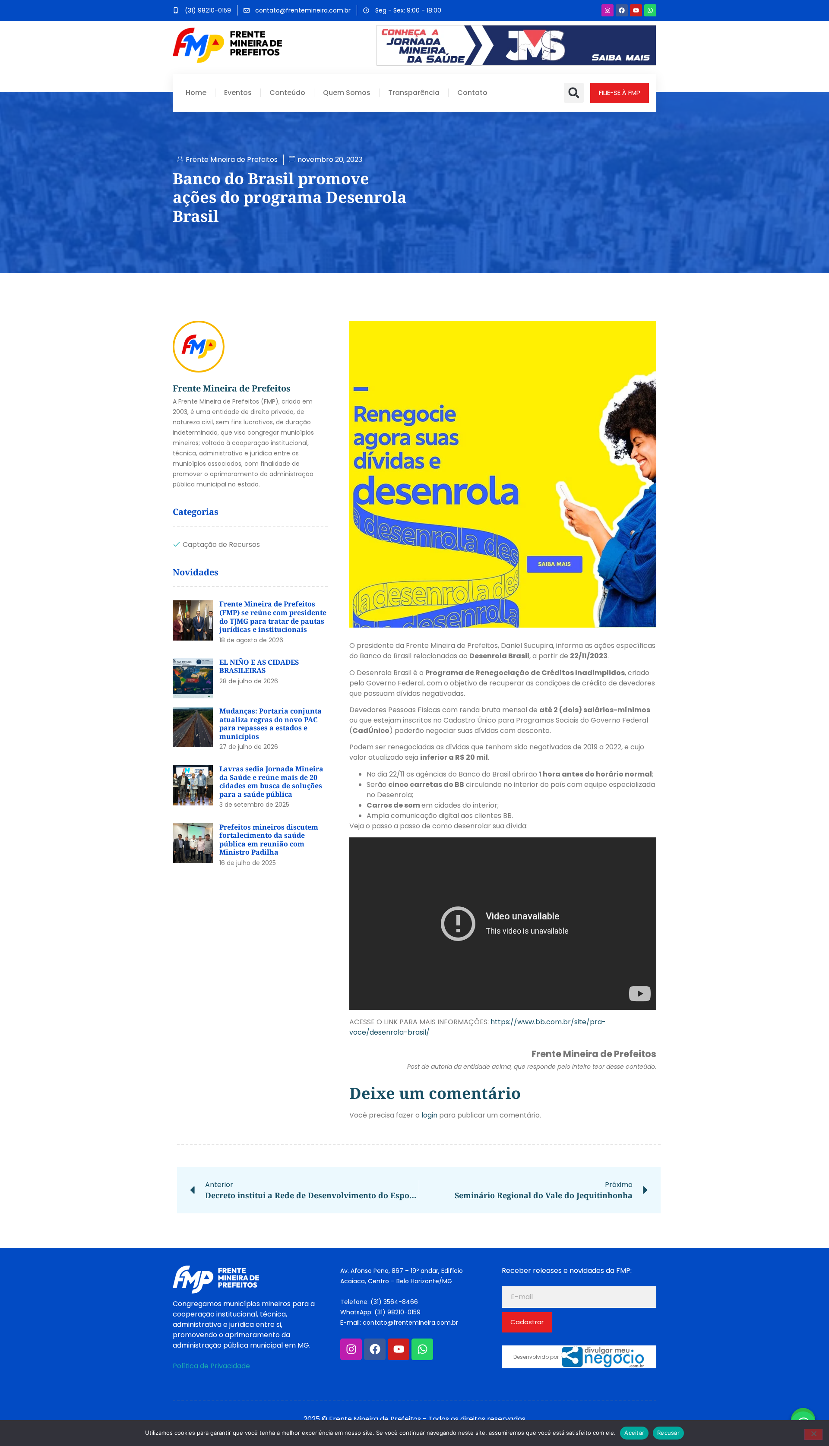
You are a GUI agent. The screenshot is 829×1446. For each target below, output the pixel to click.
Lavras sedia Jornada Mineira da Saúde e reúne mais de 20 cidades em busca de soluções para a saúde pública (271, 781)
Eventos (238, 92)
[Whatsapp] (650, 10)
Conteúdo (287, 92)
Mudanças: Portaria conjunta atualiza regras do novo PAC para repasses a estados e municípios (270, 723)
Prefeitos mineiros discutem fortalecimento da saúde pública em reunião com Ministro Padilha (268, 839)
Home (196, 92)
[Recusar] (813, 1434)
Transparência (414, 92)
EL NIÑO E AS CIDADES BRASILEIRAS (259, 666)
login (429, 1115)
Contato (472, 92)
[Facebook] (622, 10)
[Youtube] (636, 10)
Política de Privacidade (211, 1366)
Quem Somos (346, 92)
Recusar (668, 1432)
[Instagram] (607, 10)
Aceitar (634, 1432)
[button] (574, 93)
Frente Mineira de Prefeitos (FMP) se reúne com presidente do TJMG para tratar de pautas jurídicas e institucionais (272, 616)
